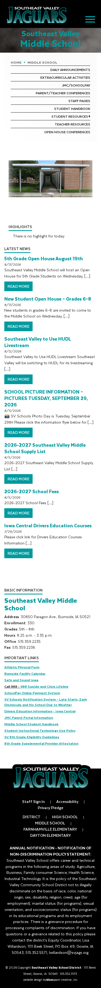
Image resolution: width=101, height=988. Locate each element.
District (31, 817)
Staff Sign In (33, 802)
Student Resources (69, 116)
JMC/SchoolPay (76, 85)
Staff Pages (79, 100)
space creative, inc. (62, 979)
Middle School (42, 62)
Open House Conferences (67, 132)
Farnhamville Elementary (50, 829)
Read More (18, 286)
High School (65, 817)
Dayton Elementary (50, 835)
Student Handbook (72, 108)
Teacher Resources (72, 124)
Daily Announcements (70, 69)
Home (16, 62)
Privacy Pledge (50, 808)
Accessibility (67, 802)
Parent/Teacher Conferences (63, 93)
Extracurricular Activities (65, 77)
